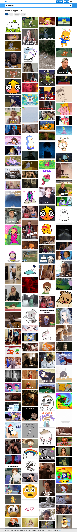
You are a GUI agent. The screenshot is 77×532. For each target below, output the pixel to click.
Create (60, 1)
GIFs (11, 14)
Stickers (17, 14)
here (60, 530)
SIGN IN (66, 1)
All (6, 14)
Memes (23, 14)
